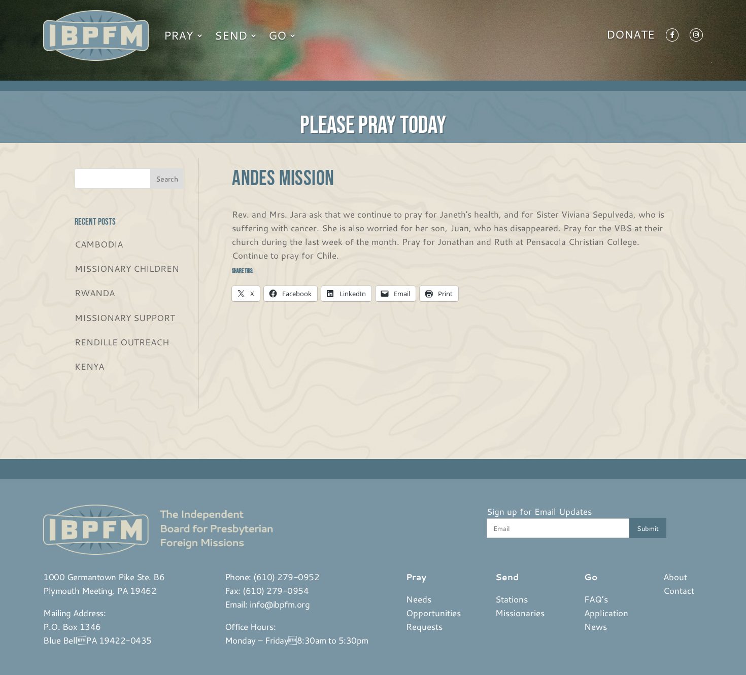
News (595, 626)
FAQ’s (596, 599)
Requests (424, 626)
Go (277, 35)
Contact (678, 590)
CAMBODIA (99, 244)
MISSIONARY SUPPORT (125, 317)
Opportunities (433, 613)
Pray (178, 35)
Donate (630, 36)
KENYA (89, 366)
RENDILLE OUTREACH (122, 342)
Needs (418, 599)
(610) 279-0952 (286, 577)
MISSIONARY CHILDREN (127, 268)
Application (606, 613)
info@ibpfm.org (280, 604)
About (675, 577)
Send (231, 35)
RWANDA (95, 293)
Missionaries (520, 613)
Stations (511, 599)
